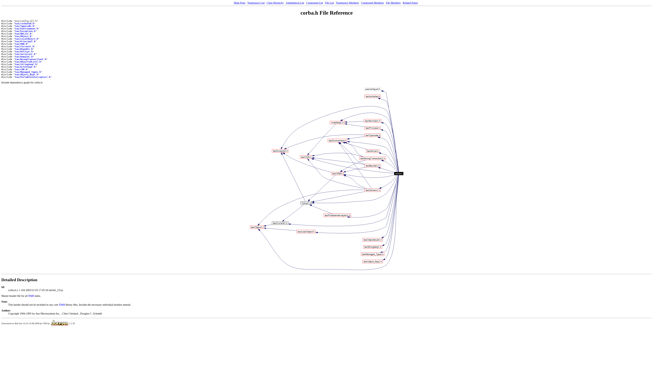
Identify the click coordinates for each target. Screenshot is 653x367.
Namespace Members (347, 2)
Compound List (314, 2)
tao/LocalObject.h (26, 39)
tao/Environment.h (26, 28)
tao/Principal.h (25, 41)
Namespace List (256, 2)
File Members (393, 2)
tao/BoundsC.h (24, 49)
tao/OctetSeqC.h (25, 67)
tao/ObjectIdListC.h (28, 61)
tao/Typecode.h (24, 26)
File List (329, 2)
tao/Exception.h (25, 31)
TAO (31, 295)
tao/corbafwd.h (24, 23)
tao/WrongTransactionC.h (30, 59)
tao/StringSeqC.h (26, 64)
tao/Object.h (23, 36)
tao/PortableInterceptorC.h (32, 77)
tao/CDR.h (21, 69)
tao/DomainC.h (24, 56)
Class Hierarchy (275, 2)
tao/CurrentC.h (24, 46)
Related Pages (410, 2)
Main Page (239, 2)
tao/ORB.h (21, 44)
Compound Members (372, 2)
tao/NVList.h (23, 33)
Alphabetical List (295, 2)
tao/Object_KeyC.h (26, 74)
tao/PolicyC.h (24, 51)
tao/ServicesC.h (25, 54)
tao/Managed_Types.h (28, 72)
